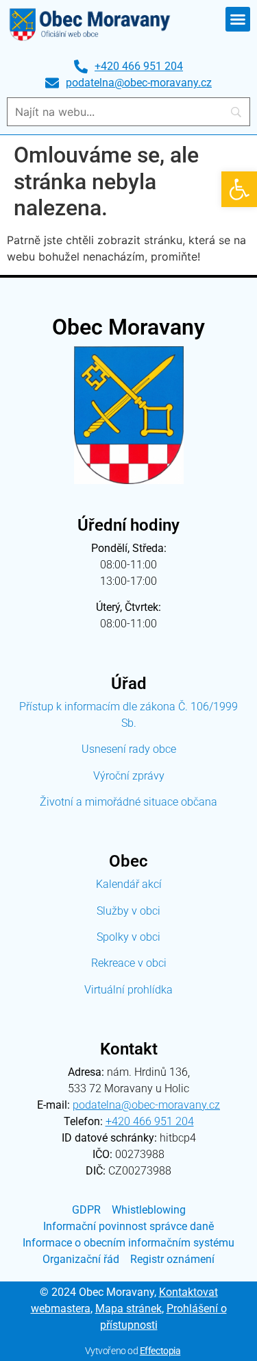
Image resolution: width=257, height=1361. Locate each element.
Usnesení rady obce (129, 749)
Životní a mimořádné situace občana (128, 801)
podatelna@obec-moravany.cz (146, 1104)
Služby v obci (128, 910)
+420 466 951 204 (150, 1121)
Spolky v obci (128, 936)
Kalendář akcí (129, 884)
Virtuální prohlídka (128, 989)
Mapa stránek (128, 1308)
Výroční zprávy (128, 775)
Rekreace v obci (129, 962)
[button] (239, 189)
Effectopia (160, 1350)
